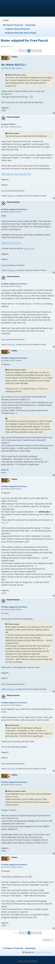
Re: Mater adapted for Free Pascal (14, 209)
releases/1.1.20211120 (11, 242)
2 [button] (26, 51)
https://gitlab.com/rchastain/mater (16, 174)
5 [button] (34, 51)
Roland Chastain (14, 75)
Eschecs (12, 195)
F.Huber (11, 133)
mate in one (29, 248)
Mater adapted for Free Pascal (24, 40)
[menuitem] (5, 20)
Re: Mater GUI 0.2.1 (13, 64)
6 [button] (37, 51)
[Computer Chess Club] (27, 8)
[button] (20, 50)
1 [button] (23, 51)
